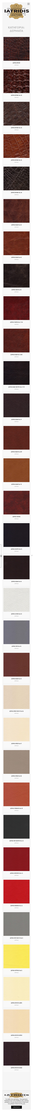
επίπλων (17, 65)
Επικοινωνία (16, 1107)
